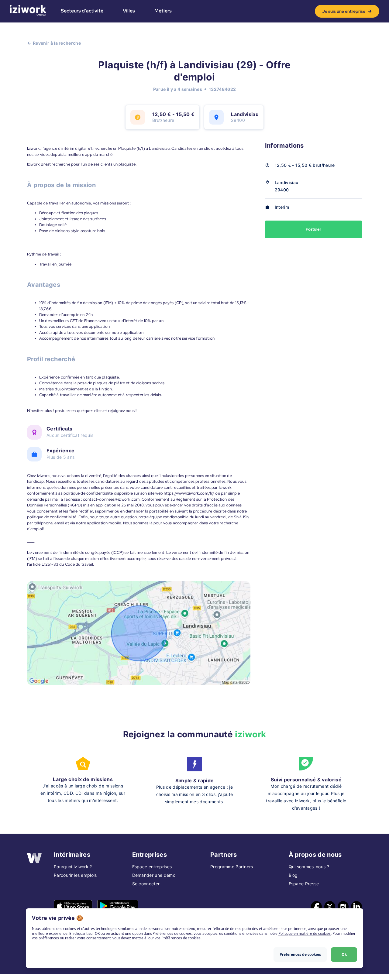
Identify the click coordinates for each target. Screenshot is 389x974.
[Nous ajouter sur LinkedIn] (356, 906)
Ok (344, 954)
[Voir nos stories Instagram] (343, 906)
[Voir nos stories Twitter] (329, 906)
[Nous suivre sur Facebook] (316, 906)
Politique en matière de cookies (304, 933)
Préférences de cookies (300, 954)
